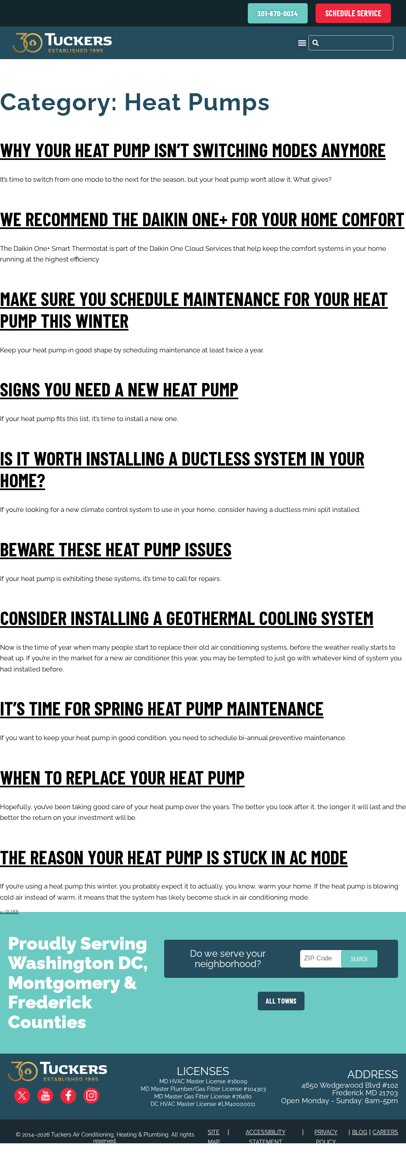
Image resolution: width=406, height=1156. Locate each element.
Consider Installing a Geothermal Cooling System (186, 617)
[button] (301, 42)
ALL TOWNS (281, 1000)
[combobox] (350, 42)
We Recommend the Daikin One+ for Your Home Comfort (202, 218)
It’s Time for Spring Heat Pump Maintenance (162, 707)
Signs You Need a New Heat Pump (119, 388)
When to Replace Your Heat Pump (122, 777)
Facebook (74, 1092)
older (9, 912)
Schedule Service (353, 13)
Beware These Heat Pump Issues (116, 548)
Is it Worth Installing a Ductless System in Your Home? (182, 468)
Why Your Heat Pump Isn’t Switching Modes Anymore (193, 149)
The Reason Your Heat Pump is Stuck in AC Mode (174, 856)
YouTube (51, 1092)
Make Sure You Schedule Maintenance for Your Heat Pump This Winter (194, 309)
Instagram (97, 1092)
